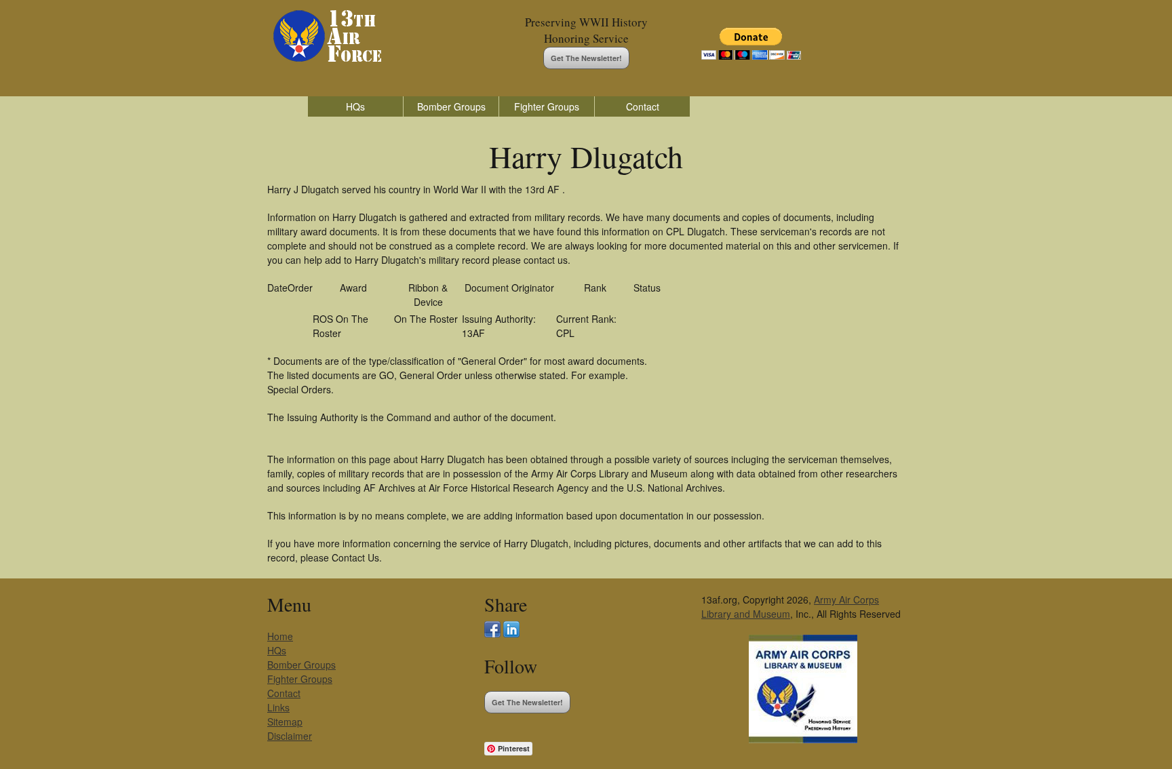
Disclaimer (289, 736)
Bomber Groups (451, 106)
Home (280, 636)
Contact (642, 106)
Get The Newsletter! (586, 58)
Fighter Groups (546, 106)
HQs (355, 106)
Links (278, 707)
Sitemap (284, 721)
